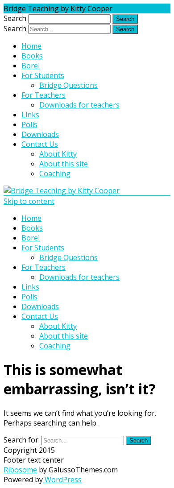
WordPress (62, 479)
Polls (29, 124)
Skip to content (29, 201)
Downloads (40, 134)
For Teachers (43, 95)
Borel (30, 65)
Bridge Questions (68, 85)
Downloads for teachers (79, 105)
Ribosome (20, 470)
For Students (42, 75)
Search (15, 18)
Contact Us (39, 144)
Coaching (54, 173)
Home (31, 46)
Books (32, 56)
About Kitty (58, 154)
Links (30, 115)
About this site (63, 164)
